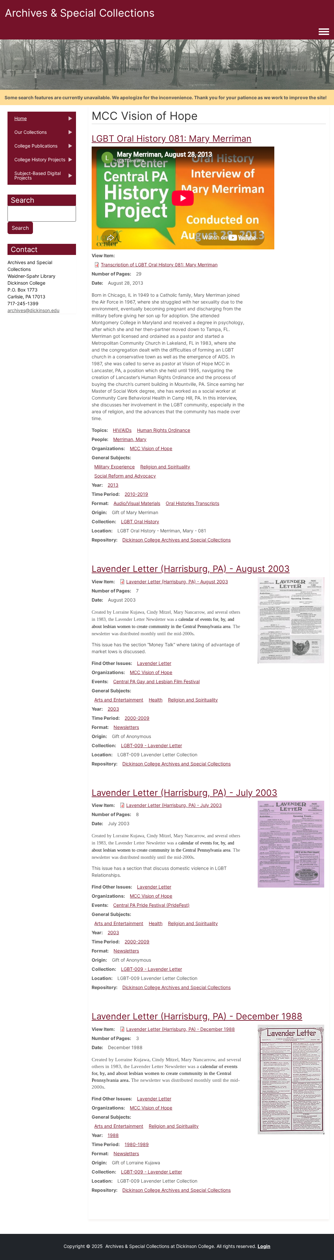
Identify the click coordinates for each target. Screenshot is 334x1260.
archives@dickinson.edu (33, 310)
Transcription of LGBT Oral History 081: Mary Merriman (159, 264)
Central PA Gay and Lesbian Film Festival (156, 681)
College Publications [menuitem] (32, 148)
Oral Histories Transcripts (192, 503)
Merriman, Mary (129, 439)
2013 (113, 485)
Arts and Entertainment (118, 699)
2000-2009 (137, 718)
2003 (113, 709)
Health (155, 699)
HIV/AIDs (122, 430)
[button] (291, 619)
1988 (113, 1135)
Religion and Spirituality (165, 466)
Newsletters (126, 727)
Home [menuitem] (17, 120)
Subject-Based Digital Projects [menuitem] (34, 177)
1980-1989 (137, 1144)
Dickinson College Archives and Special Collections (176, 540)
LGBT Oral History (140, 521)
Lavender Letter (154, 663)
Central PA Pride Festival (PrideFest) (151, 905)
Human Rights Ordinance (163, 430)
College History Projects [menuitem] (36, 161)
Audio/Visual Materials (137, 503)
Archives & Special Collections (80, 13)
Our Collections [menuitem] (27, 134)
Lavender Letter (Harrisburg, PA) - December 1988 (180, 1029)
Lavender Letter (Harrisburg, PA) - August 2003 (177, 581)
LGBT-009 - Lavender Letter (151, 745)
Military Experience (114, 466)
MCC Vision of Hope (151, 448)
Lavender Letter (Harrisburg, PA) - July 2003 (174, 805)
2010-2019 (136, 494)
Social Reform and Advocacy (125, 476)
